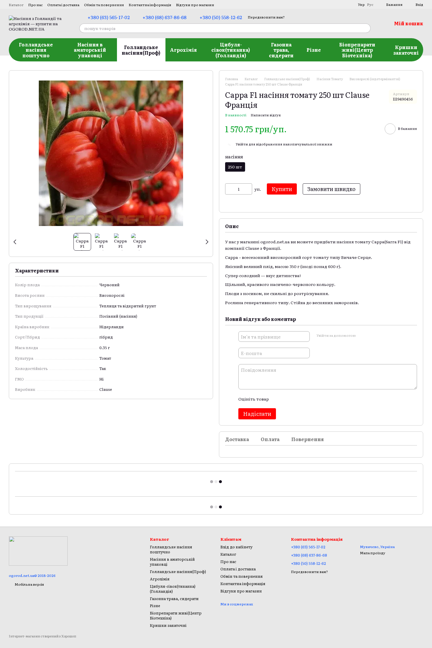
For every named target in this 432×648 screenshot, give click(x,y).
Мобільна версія (29, 584)
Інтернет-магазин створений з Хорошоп (42, 636)
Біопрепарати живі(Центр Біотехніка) (357, 50)
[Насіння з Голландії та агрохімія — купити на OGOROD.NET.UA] (38, 550)
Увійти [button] (242, 144)
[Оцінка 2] (287, 398)
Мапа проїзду (372, 552)
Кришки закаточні (406, 49)
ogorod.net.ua (275, 242)
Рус (370, 4)
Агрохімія (183, 49)
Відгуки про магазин (195, 4)
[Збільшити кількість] (248, 189)
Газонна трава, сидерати (281, 50)
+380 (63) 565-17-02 (109, 17)
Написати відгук (266, 115)
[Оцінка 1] (278, 398)
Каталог (16, 4)
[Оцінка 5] (316, 398)
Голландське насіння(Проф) (141, 49)
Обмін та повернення (104, 4)
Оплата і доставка (63, 4)
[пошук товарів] (366, 28)
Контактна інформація (150, 4)
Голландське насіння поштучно (36, 50)
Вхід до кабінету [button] (236, 547)
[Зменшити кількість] (229, 189)
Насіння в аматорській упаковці (90, 50)
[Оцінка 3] (297, 398)
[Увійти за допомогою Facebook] (362, 335)
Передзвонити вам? (266, 17)
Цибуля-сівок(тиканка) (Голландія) (230, 50)
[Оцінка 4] (306, 398)
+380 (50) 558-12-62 (221, 17)
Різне (314, 49)
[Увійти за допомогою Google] (371, 335)
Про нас (35, 4)
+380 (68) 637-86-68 (165, 17)
